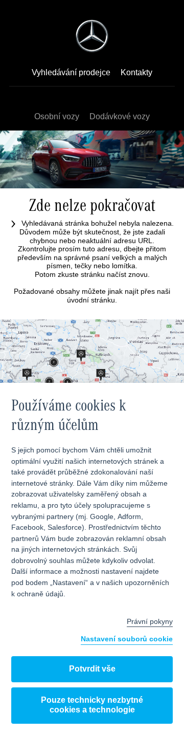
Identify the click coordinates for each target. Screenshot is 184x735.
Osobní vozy (56, 117)
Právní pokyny (150, 621)
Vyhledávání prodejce (71, 73)
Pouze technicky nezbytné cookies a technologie (92, 705)
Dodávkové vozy (119, 117)
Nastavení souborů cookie (127, 639)
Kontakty (136, 73)
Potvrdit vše (92, 669)
